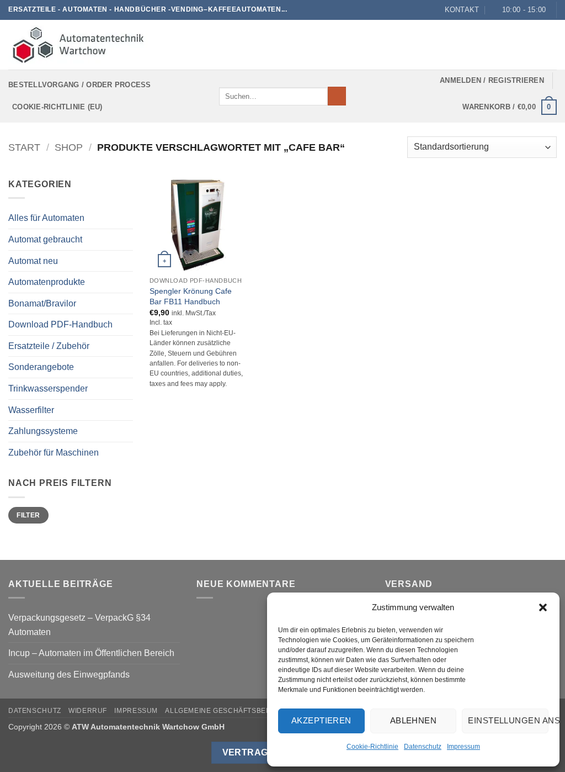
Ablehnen (413, 720)
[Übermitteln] (337, 96)
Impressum (463, 746)
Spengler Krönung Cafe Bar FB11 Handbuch (191, 296)
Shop (69, 147)
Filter (28, 515)
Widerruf (87, 711)
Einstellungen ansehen (508, 720)
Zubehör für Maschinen (53, 452)
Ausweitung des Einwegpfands (69, 674)
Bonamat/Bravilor (42, 303)
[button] (542, 607)
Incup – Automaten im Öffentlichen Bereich (91, 653)
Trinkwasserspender (48, 388)
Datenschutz (422, 746)
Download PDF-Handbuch (60, 324)
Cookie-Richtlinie (372, 746)
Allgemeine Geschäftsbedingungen (237, 711)
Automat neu (33, 261)
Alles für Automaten (46, 218)
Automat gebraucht (45, 239)
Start (24, 147)
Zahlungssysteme (43, 431)
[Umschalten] (126, 324)
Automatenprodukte (46, 282)
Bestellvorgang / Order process (79, 85)
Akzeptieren (321, 720)
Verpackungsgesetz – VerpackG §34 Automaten (79, 625)
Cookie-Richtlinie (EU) (57, 107)
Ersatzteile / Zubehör (48, 346)
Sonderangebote (41, 367)
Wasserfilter (31, 410)
